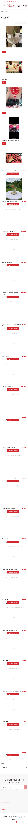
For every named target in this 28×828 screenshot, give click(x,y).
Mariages (4, 49)
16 (17, 759)
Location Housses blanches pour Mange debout (10, 293)
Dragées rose (5, 721)
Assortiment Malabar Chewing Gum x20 (11, 691)
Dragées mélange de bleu (8, 508)
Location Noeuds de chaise (8, 447)
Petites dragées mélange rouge (9, 630)
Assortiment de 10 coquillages (9, 478)
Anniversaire (5, 79)
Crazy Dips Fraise (6, 599)
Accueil (2, 763)
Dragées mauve (6, 660)
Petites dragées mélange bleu (9, 569)
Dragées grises (5, 356)
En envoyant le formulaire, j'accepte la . (12, 790)
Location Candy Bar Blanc (8, 231)
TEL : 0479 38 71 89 (11, 1)
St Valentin (4, 110)
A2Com (13, 819)
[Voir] (26, 28)
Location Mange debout (8, 386)
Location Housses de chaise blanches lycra (11, 325)
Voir (4, 52)
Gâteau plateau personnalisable (10, 171)
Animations (4, 767)
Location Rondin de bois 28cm (9, 201)
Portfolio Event (5, 769)
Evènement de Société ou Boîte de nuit (11, 140)
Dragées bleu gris (6, 417)
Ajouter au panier (14, 173)
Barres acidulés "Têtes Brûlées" (10, 752)
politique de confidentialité (15, 818)
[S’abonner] (25, 787)
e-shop (3, 766)
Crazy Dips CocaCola (7, 538)
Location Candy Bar (7, 262)
